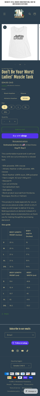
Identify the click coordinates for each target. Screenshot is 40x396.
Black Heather (10, 93)
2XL (5, 112)
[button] (4, 13)
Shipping (4, 85)
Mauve (24, 93)
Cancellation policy (13, 391)
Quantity (5, 117)
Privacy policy (28, 384)
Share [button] (6, 314)
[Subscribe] (32, 335)
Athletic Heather (11, 98)
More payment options (20, 141)
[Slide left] (15, 64)
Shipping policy (27, 388)
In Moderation (18, 381)
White (25, 98)
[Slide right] (24, 64)
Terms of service (15, 388)
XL (26, 107)
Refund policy (18, 384)
